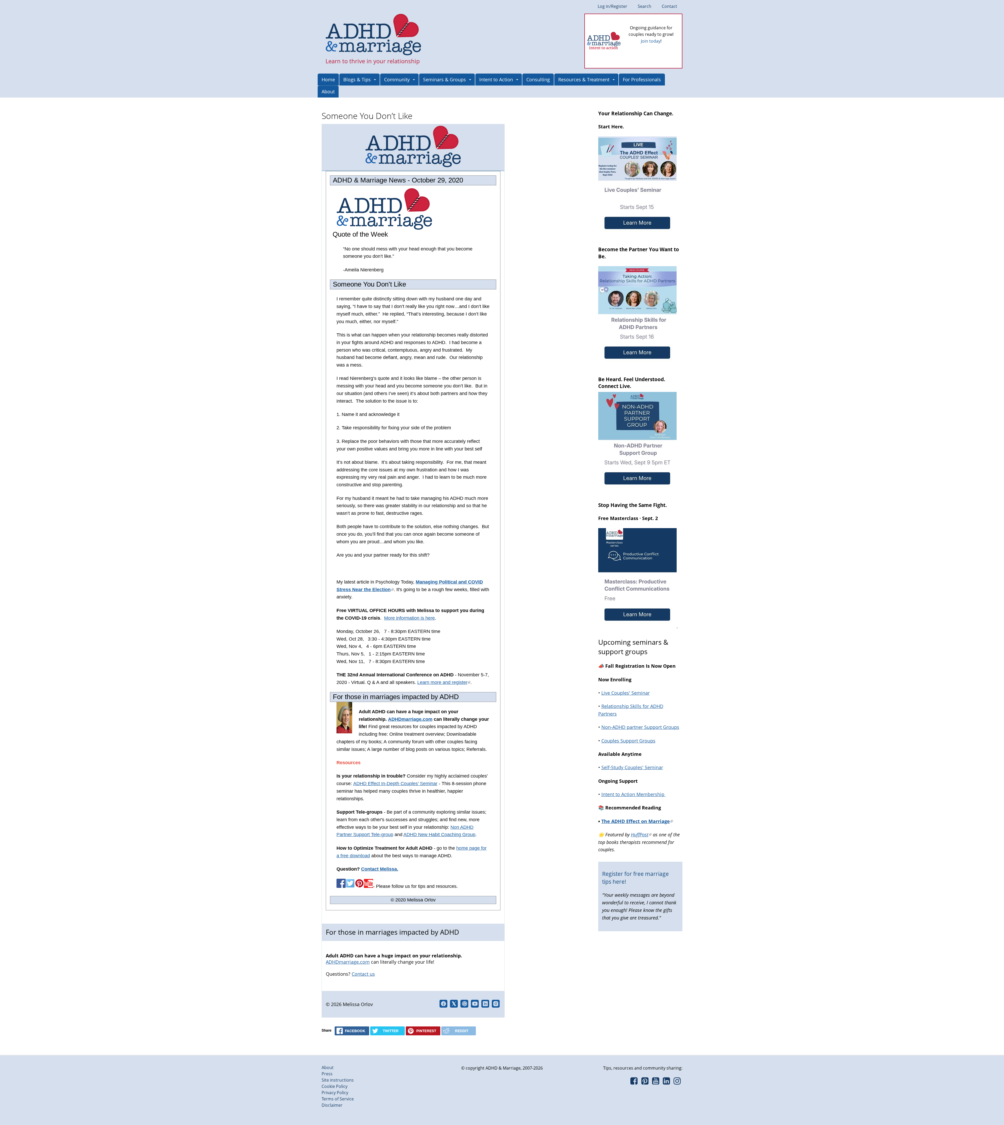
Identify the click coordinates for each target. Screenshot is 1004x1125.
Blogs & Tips (357, 79)
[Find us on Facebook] (634, 1082)
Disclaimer (332, 1105)
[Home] (373, 35)
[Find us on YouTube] (655, 1082)
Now (658, 50)
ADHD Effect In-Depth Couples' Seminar (395, 783)
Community (397, 79)
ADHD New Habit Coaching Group (439, 834)
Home (328, 79)
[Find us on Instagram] (677, 1082)
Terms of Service (338, 1099)
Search (644, 6)
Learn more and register (443, 682)
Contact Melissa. (379, 869)
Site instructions (338, 1080)
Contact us (363, 974)
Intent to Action (496, 79)
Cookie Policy (334, 1086)
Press (327, 1074)
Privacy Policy (335, 1092)
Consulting (538, 79)
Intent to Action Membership (633, 794)
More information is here (409, 618)
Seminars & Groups (444, 79)
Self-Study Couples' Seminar (632, 767)
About (328, 91)
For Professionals (642, 79)
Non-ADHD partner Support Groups (640, 727)
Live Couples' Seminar (625, 693)
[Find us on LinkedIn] (666, 1082)
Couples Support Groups (628, 741)
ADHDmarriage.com (410, 719)
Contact (669, 6)
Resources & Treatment (583, 79)
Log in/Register (612, 6)
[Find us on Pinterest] (644, 1082)
